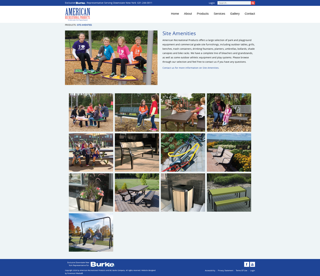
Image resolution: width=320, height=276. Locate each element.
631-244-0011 (144, 2)
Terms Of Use (241, 270)
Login (212, 2)
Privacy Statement (225, 270)
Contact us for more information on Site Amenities (190, 67)
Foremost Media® (75, 273)
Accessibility (210, 270)
